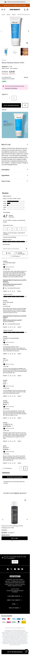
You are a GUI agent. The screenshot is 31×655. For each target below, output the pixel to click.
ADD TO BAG (14, 538)
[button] (26, 651)
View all (26, 77)
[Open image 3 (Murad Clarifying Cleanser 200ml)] (24, 51)
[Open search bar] (4, 9)
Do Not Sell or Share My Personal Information (15, 591)
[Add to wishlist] (25, 105)
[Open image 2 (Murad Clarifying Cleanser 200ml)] (15, 51)
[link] (25, 9)
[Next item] (27, 519)
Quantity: (5, 94)
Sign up (15, 561)
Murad (8, 14)
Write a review (5, 68)
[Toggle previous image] (1, 31)
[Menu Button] (1, 9)
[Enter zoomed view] (27, 43)
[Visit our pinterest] (22, 569)
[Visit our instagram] (15, 569)
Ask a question (14, 68)
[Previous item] (3, 519)
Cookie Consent (15, 589)
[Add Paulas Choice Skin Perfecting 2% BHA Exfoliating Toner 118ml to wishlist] (25, 500)
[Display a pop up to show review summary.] (14, 533)
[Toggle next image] (28, 31)
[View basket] (27, 9)
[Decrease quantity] (4, 98)
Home (3, 14)
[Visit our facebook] (8, 569)
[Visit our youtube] (18, 569)
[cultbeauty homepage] (15, 9)
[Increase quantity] (14, 98)
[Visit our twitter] (11, 569)
